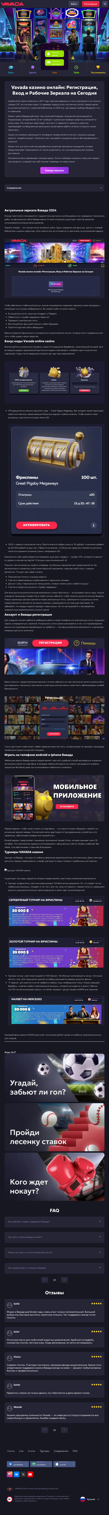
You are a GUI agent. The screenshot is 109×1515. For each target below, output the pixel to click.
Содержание (61, 1451)
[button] (106, 35)
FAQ (75, 1451)
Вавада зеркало (54, 170)
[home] (12, 4)
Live (21, 1451)
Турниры (44, 1451)
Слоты (11, 1451)
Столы (31, 1451)
